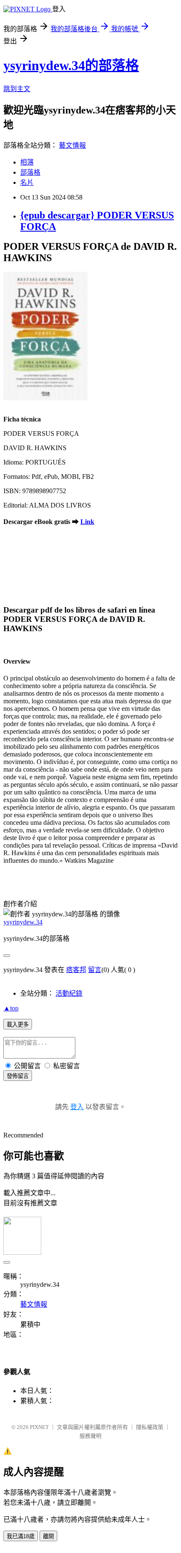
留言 (94, 969)
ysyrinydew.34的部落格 (71, 65)
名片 (27, 182)
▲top (11, 1008)
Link (87, 521)
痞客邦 (76, 969)
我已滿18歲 (21, 1536)
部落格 (30, 172)
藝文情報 (72, 145)
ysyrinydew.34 (23, 922)
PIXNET (39, 1427)
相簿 (27, 162)
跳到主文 (16, 88)
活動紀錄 (69, 993)
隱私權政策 (149, 1427)
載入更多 (18, 1024)
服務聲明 (90, 1436)
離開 (48, 1536)
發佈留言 (18, 1076)
